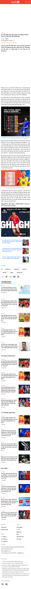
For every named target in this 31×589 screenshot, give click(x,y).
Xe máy (2, 442)
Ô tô (2, 455)
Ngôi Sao (19, 532)
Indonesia (16, 269)
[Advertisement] (15, 68)
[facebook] (6, 276)
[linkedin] (18, 276)
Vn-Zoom (19, 539)
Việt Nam (3, 32)
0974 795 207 (13, 553)
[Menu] (29, 2)
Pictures (5, 539)
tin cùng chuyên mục (8, 356)
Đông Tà (6, 38)
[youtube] (14, 276)
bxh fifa (4, 272)
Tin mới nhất (6, 282)
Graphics (5, 541)
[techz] (15, 2)
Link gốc (3, 265)
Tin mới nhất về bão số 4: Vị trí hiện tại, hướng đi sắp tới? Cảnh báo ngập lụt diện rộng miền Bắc (9, 289)
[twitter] (2, 276)
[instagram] (10, 276)
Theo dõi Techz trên (6, 42)
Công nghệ (19, 527)
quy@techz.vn (7, 551)
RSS (18, 534)
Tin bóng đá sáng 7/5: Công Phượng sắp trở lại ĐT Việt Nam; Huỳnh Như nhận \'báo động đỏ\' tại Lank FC (12, 250)
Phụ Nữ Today (4, 529)
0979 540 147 (9, 549)
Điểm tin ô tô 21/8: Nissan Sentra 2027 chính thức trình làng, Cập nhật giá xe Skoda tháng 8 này (9, 458)
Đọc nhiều (4, 468)
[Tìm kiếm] (24, 2)
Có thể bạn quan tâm (8, 412)
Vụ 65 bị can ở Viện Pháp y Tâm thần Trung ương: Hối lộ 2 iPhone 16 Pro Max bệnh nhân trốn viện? (9, 346)
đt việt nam (19, 272)
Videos (4, 536)
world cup (7, 269)
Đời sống (3, 285)
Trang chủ (3, 527)
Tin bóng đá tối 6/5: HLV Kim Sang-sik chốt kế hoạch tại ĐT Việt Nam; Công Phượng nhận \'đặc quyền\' (12, 241)
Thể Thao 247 (20, 536)
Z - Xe (18, 529)
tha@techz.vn (21, 553)
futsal (11, 272)
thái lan (24, 269)
